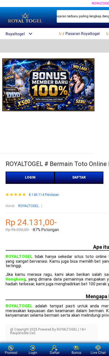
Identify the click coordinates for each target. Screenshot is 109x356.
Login (33, 352)
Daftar (55, 352)
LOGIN (30, 177)
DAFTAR (79, 177)
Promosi (11, 352)
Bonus (76, 352)
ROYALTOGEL (28, 206)
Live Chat (98, 352)
